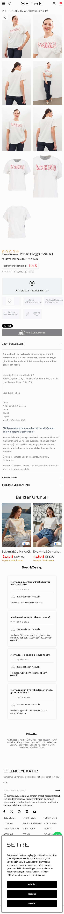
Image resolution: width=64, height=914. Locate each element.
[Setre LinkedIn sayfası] (27, 811)
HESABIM (8, 823)
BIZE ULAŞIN (9, 818)
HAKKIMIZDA (29, 818)
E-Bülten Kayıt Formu (27, 802)
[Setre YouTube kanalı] (34, 811)
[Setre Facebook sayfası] (4, 811)
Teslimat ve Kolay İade (16, 485)
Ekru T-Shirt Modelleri (42, 742)
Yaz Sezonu (13, 740)
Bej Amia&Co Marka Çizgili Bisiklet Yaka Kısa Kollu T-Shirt (16, 551)
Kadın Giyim (23, 742)
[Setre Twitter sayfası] (11, 811)
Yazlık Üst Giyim (28, 740)
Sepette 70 (35, 745)
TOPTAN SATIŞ (50, 818)
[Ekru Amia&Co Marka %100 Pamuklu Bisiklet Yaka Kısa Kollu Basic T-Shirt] (47, 525)
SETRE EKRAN (50, 823)
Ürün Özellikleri (13, 344)
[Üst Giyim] (9, 11)
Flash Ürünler (37, 747)
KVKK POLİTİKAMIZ (32, 823)
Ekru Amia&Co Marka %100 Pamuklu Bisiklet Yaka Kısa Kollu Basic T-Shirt (47, 551)
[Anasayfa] (5, 11)
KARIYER (48, 829)
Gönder (57, 790)
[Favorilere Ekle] (13, 301)
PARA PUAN (49, 834)
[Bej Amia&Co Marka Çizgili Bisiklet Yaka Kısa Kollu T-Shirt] (16, 525)
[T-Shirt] (12, 11)
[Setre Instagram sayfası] (19, 811)
